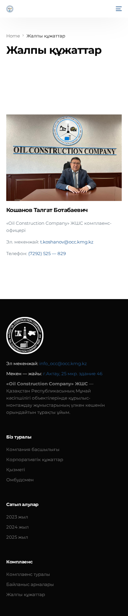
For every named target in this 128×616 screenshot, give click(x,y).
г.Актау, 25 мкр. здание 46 (72, 373)
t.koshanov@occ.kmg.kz (66, 242)
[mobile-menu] (118, 8)
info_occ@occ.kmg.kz (63, 363)
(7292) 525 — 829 (47, 253)
